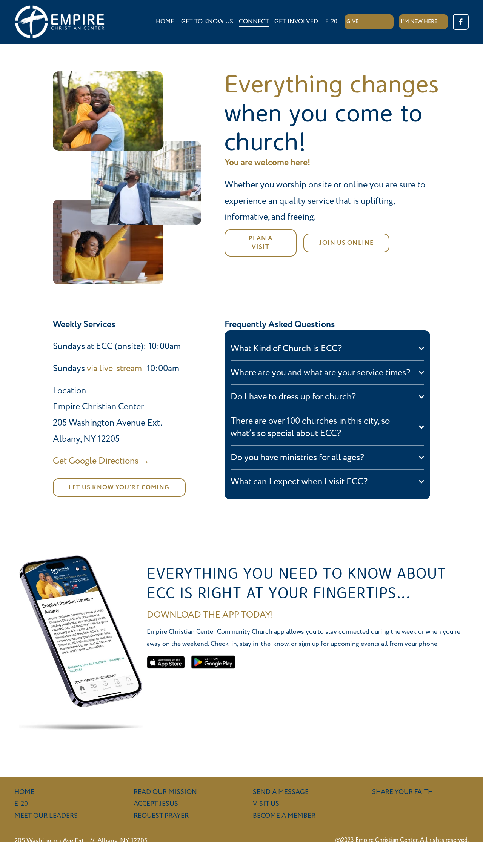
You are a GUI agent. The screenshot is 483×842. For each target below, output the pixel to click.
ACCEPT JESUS (156, 803)
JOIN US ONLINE (346, 243)
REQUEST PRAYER (161, 815)
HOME (165, 21)
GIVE (352, 21)
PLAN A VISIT (261, 243)
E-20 (331, 21)
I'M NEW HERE (419, 21)
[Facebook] (461, 22)
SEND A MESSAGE (281, 792)
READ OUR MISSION (165, 792)
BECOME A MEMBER (284, 815)
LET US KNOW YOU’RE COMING (119, 487)
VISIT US (266, 803)
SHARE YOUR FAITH (402, 792)
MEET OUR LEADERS (46, 815)
